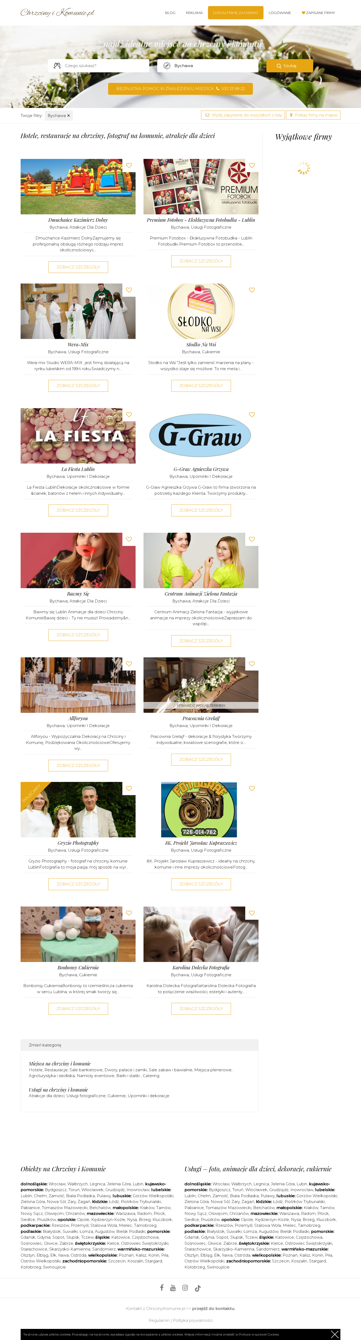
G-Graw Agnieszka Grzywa (201, 469)
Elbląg (42, 1255)
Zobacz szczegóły (78, 267)
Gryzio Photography (78, 843)
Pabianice (30, 1207)
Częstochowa (145, 1237)
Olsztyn (28, 1255)
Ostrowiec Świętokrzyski (144, 1243)
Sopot (58, 1237)
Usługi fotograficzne (211, 227)
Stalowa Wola (103, 1225)
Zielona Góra (33, 1201)
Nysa (132, 1219)
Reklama (194, 13)
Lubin (138, 1183)
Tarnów (163, 1207)
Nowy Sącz (32, 1213)
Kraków (147, 1207)
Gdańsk (28, 1237)
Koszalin (135, 1260)
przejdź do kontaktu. (213, 1308)
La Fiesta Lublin (78, 469)
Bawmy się (78, 594)
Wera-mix (78, 345)
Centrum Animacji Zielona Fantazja (201, 594)
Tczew (87, 1237)
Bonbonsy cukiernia (78, 968)
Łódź (114, 1201)
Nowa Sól (56, 1201)
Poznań (126, 1255)
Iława (63, 1255)
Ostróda (78, 1255)
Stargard (153, 1260)
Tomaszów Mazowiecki (64, 1207)
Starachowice (34, 1249)
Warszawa (125, 1213)
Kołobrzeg (31, 1267)
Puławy (104, 1195)
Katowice (120, 1237)
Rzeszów (60, 1225)
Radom (144, 1213)
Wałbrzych (77, 1183)
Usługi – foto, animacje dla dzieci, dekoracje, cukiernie (257, 1168)
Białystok (52, 1231)
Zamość (56, 1195)
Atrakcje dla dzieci (88, 227)
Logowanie (280, 13)
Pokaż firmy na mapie (315, 114)
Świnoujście (54, 1267)
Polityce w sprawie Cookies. (259, 1334)
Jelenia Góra (119, 1183)
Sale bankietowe (86, 1069)
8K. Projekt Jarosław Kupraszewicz (201, 843)
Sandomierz (104, 1249)
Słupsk (72, 1237)
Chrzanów (75, 1213)
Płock (159, 1213)
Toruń (74, 1189)
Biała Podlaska (80, 1195)
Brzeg (145, 1219)
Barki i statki (128, 1075)
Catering (151, 1075)
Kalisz (141, 1255)
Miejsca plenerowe (213, 1069)
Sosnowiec (31, 1243)
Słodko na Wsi (201, 345)
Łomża (86, 1231)
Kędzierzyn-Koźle (108, 1219)
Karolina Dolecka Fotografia (201, 968)
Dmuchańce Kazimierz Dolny (78, 220)
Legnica (97, 1183)
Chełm (40, 1195)
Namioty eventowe (95, 1075)
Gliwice (51, 1243)
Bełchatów (100, 1207)
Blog (170, 13)
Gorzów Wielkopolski (153, 1195)
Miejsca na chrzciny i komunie (60, 1063)
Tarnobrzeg (145, 1225)
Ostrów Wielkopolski (41, 1260)
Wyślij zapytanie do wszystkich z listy (246, 114)
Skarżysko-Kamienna (69, 1249)
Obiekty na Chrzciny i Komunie (63, 1168)
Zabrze (66, 1243)
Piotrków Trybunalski (141, 1201)
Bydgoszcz (56, 1189)
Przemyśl (80, 1225)
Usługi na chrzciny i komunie (58, 1090)
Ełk (53, 1255)
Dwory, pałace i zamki (125, 1069)
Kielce (113, 1243)
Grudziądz (115, 1189)
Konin (153, 1255)
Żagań (84, 1201)
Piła (164, 1255)
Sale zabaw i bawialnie (170, 1069)
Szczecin (117, 1260)
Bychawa (59, 115)
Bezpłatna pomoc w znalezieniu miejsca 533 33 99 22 (180, 88)
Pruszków (46, 1219)
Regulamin (159, 1320)
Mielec (125, 1225)
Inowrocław (138, 1189)
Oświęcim (54, 1213)
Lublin (26, 1195)
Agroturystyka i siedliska (52, 1075)
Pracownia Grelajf (201, 718)
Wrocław (57, 1183)
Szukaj (290, 65)
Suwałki (70, 1231)
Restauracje (56, 1069)
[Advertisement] (139, 1137)
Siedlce (28, 1219)
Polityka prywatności (193, 1320)
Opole (83, 1219)
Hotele (36, 1069)
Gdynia (43, 1237)
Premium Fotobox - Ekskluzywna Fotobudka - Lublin (201, 220)
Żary (72, 1201)
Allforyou (78, 718)
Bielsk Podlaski (130, 1231)
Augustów (104, 1231)
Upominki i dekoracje (88, 476)
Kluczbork (162, 1219)
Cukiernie (211, 351)
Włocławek (92, 1189)
